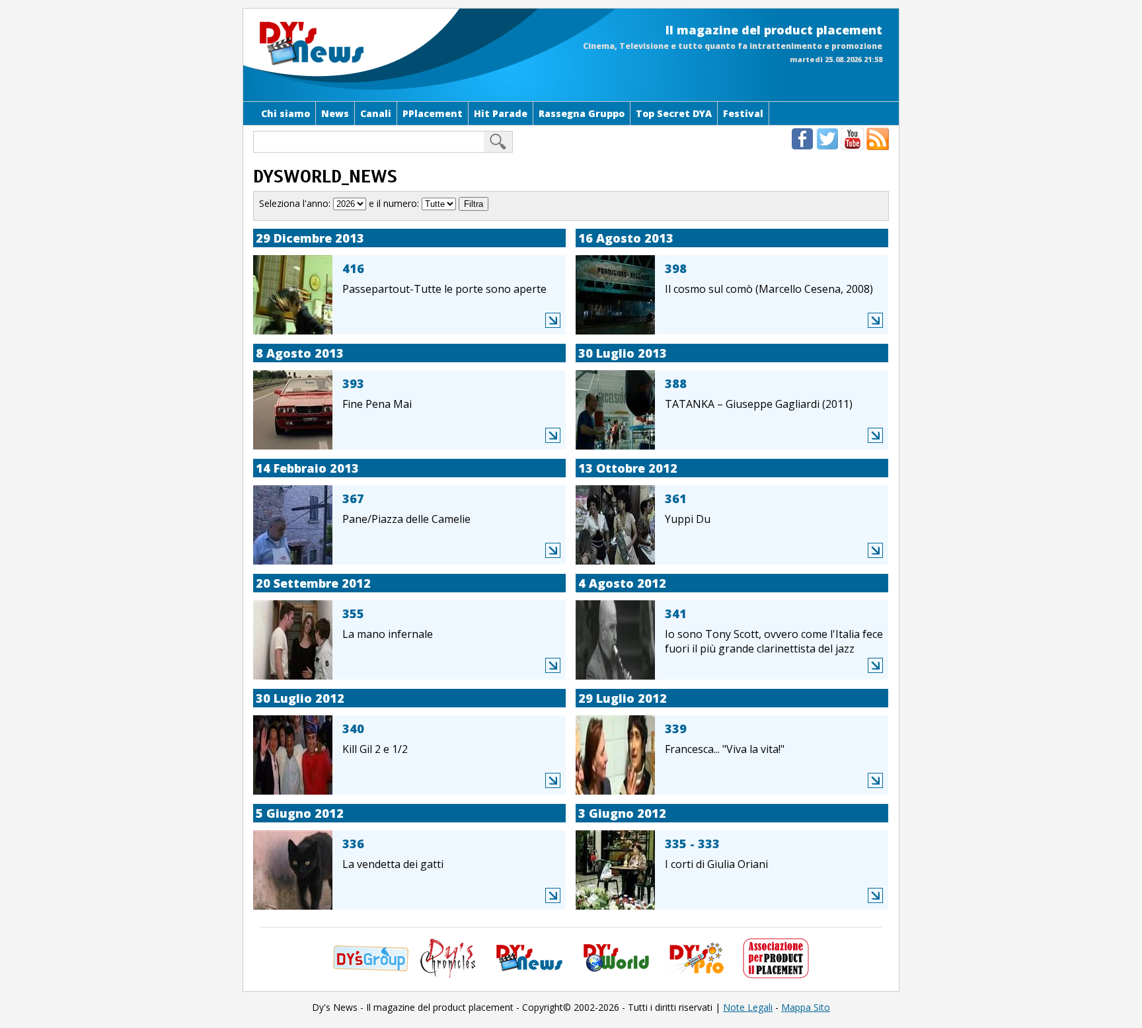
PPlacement (432, 113)
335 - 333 (692, 843)
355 (353, 613)
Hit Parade (500, 113)
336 (353, 843)
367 (353, 498)
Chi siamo (285, 113)
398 (676, 268)
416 (353, 268)
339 (676, 728)
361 (676, 498)
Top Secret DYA (674, 113)
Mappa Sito (805, 1007)
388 (676, 383)
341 (676, 613)
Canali (375, 113)
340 (353, 728)
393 (353, 383)
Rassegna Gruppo (582, 113)
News (335, 113)
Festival (743, 113)
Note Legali (748, 1007)
